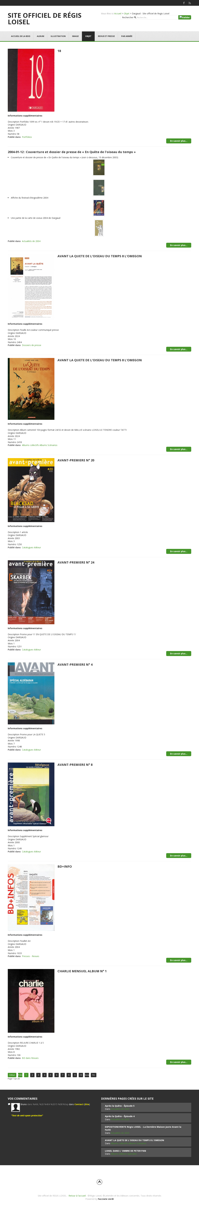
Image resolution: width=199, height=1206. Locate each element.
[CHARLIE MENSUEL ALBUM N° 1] (31, 1000)
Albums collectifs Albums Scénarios (39, 445)
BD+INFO (65, 866)
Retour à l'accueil (77, 1195)
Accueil (117, 13)
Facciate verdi (106, 1198)
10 (81, 1075)
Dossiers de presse (31, 345)
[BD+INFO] (31, 897)
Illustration (58, 36)
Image (75, 36)
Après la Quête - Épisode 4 (119, 1116)
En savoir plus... (178, 140)
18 (59, 51)
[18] (31, 79)
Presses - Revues (30, 956)
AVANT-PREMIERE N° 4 (75, 664)
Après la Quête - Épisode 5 (119, 1105)
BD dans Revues (30, 1058)
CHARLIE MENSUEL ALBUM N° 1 (82, 971)
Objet (126, 13)
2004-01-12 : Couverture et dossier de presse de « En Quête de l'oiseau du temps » (72, 152)
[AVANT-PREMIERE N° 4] (31, 693)
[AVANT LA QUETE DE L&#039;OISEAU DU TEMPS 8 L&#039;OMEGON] (31, 286)
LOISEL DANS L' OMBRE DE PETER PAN (125, 1150)
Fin (93, 1075)
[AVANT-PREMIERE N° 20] (31, 489)
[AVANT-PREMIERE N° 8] (31, 794)
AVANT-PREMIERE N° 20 (76, 460)
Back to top (99, 1182)
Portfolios (27, 136)
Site (87, 1104)
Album (40, 36)
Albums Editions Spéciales (124, 1153)
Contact (78, 1104)
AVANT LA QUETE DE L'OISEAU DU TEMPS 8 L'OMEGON (100, 256)
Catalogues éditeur (31, 547)
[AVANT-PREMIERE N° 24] (31, 591)
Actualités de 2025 (120, 1108)
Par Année (126, 36)
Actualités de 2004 (31, 241)
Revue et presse (106, 36)
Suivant (87, 1075)
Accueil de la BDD (20, 36)
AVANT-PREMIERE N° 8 (75, 765)
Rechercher (127, 17)
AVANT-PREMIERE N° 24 (76, 562)
